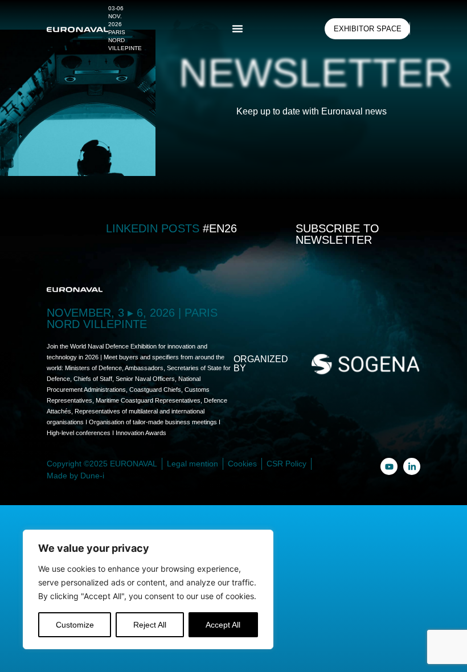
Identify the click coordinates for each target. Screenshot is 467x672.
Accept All (223, 624)
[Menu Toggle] (237, 28)
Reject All (149, 624)
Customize (75, 624)
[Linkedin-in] (411, 466)
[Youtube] (389, 466)
